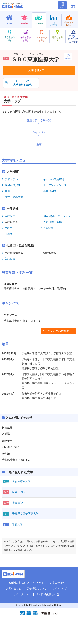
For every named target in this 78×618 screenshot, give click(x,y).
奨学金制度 (49, 191)
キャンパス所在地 (53, 179)
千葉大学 (17, 524)
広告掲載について (36, 588)
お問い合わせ (13, 588)
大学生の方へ (57, 582)
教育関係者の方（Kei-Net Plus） (26, 582)
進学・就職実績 (14, 196)
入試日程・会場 (52, 221)
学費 (7, 191)
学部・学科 (11, 179)
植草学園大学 (20, 492)
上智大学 (17, 502)
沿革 (39, 144)
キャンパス (39, 132)
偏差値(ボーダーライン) (57, 216)
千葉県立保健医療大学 (25, 513)
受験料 (9, 227)
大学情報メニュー (39, 70)
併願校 (9, 233)
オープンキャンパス (55, 185)
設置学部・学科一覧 (39, 120)
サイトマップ (59, 588)
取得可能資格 (13, 185)
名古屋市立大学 (21, 481)
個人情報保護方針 (46, 594)
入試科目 (10, 216)
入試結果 (48, 227)
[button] (74, 36)
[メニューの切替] (73, 5)
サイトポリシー (21, 594)
